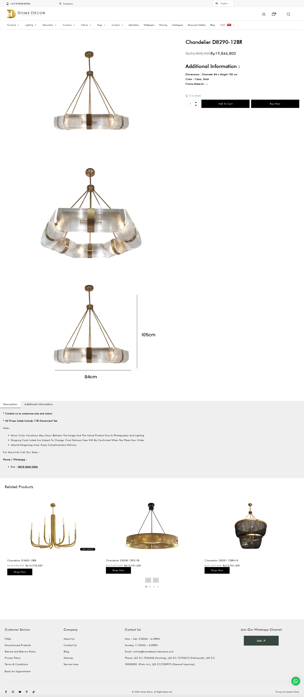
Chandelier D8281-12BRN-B (221, 560)
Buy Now (275, 103)
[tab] (10, 404)
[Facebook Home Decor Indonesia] (7, 692)
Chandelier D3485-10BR (21, 560)
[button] (288, 13)
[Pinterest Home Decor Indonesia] (27, 692)
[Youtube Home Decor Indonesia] (20, 692)
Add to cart (225, 103)
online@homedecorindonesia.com (153, 651)
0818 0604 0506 (28, 466)
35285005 (131, 664)
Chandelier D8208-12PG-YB (122, 560)
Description (10, 404)
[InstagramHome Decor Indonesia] (14, 692)
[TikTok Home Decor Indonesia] (34, 692)
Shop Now (20, 571)
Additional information (39, 404)
